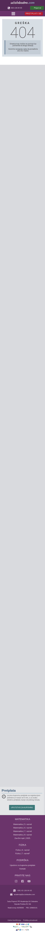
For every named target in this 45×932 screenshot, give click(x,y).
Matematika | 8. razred (22, 835)
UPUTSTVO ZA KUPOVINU (22, 807)
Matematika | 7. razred (22, 831)
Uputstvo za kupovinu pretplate (22, 865)
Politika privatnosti (30, 920)
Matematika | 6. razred (22, 828)
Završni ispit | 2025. (23, 838)
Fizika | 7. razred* (22, 853)
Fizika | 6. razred (22, 850)
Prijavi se (37, 8)
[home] (22, 2)
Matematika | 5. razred (22, 824)
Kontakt (22, 869)
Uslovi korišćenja (14, 920)
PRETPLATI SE (34, 14)
